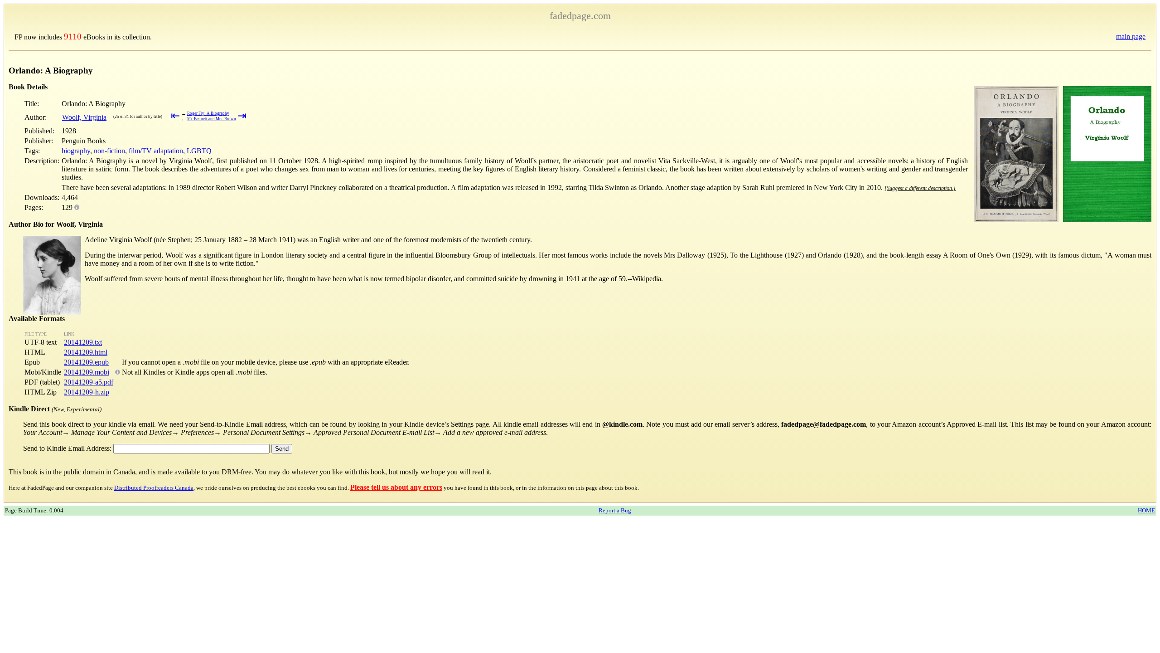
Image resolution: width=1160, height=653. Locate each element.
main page (1131, 36)
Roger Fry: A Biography (208, 113)
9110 (73, 36)
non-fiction (109, 151)
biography (76, 151)
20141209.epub (86, 362)
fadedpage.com (580, 15)
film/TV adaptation (156, 151)
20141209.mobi (86, 372)
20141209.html (85, 352)
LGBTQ (199, 151)
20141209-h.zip (86, 392)
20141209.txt (83, 342)
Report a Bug (615, 510)
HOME (1146, 510)
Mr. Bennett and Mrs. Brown (211, 119)
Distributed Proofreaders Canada (153, 487)
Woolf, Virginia (84, 117)
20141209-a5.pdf (88, 382)
